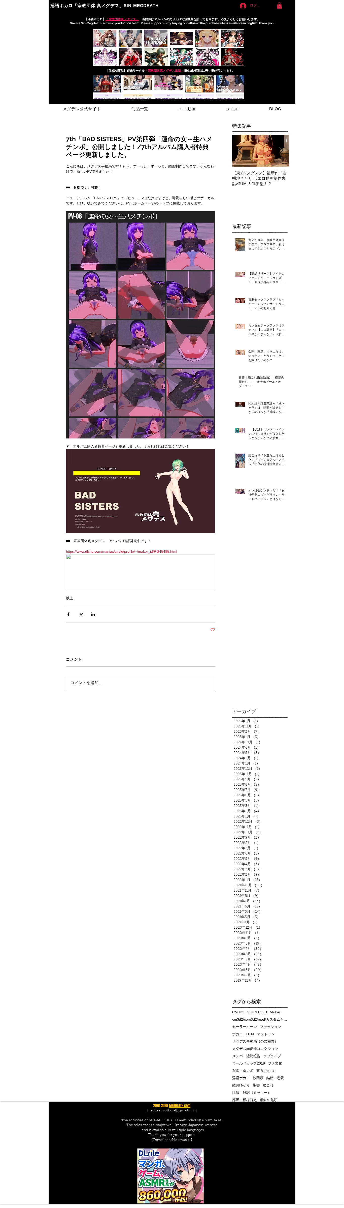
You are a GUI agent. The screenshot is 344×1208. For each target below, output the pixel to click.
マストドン (266, 1034)
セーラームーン (244, 1027)
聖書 (256, 1085)
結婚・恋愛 (275, 1078)
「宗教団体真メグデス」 (122, 19)
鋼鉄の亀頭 (269, 1100)
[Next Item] (281, 151)
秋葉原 (258, 1078)
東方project (265, 1071)
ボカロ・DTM (243, 1034)
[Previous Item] (240, 151)
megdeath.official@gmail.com (172, 1110)
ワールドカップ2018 (248, 1063)
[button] (279, 5)
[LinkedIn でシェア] (93, 614)
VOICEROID (257, 1012)
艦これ (268, 1085)
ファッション (270, 1027)
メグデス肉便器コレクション (255, 1049)
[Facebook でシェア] (68, 614)
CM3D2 (238, 1012)
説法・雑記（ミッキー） (251, 1093)
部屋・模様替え (244, 1100)
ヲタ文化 (275, 1063)
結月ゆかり (241, 1085)
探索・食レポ (242, 1071)
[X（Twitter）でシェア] (80, 614)
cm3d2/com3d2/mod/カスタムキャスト (260, 1019)
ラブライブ (272, 1056)
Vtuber (275, 1012)
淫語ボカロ (241, 1078)
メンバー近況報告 (246, 1056)
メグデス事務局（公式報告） (255, 1041)
